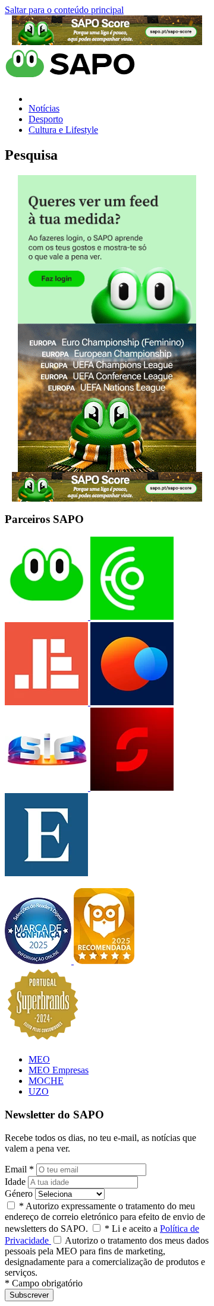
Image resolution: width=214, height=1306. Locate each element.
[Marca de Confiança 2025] (39, 961)
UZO (39, 1091)
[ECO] (131, 616)
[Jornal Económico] (46, 702)
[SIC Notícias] (131, 787)
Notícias (44, 108)
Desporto (46, 119)
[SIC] (46, 787)
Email (19, 1169)
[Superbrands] (43, 1039)
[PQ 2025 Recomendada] (104, 961)
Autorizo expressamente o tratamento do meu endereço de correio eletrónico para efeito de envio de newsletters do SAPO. (105, 1217)
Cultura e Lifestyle (63, 130)
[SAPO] (46, 616)
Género (19, 1193)
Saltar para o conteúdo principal (64, 10)
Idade (15, 1182)
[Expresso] (46, 873)
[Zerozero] (131, 702)
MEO (39, 1059)
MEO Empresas (59, 1070)
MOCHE (46, 1081)
